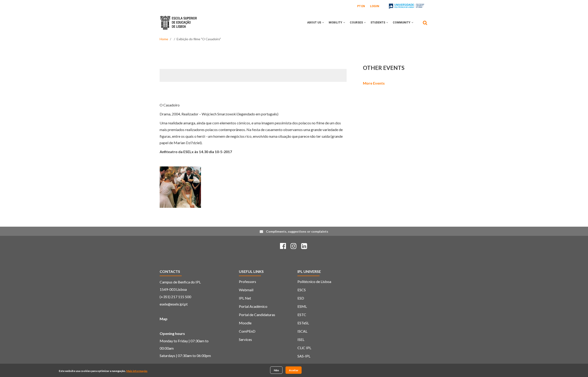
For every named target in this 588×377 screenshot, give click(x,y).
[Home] (178, 19)
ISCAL (302, 331)
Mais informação (136, 371)
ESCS (301, 290)
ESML (302, 306)
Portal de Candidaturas (257, 314)
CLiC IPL (304, 348)
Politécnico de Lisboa (314, 281)
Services (245, 339)
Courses (357, 22)
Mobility (336, 22)
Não (276, 370)
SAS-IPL (303, 356)
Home (164, 39)
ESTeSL (303, 323)
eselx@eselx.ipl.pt (174, 304)
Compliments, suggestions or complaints (297, 231)
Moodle (245, 323)
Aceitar (293, 370)
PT (359, 6)
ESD (300, 298)
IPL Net (245, 298)
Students (378, 22)
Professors (247, 281)
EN (363, 6)
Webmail (246, 290)
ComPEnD (247, 331)
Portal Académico (253, 306)
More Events (374, 83)
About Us (314, 22)
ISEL (300, 339)
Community (402, 22)
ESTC (301, 314)
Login (374, 6)
